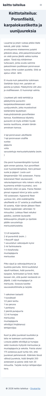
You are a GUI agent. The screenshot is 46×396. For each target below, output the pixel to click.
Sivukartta (35, 388)
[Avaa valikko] (41, 5)
